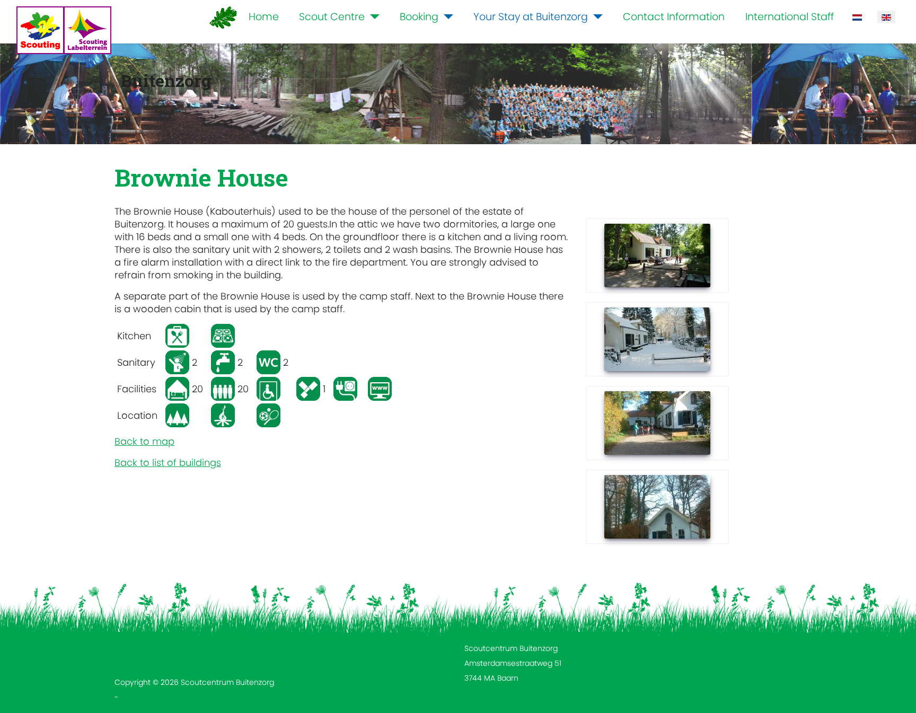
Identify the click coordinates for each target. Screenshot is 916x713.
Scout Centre (332, 17)
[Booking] (445, 17)
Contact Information (674, 17)
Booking (419, 17)
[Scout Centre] (372, 17)
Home (264, 17)
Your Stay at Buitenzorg (530, 17)
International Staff (789, 17)
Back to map (144, 441)
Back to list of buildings (167, 462)
